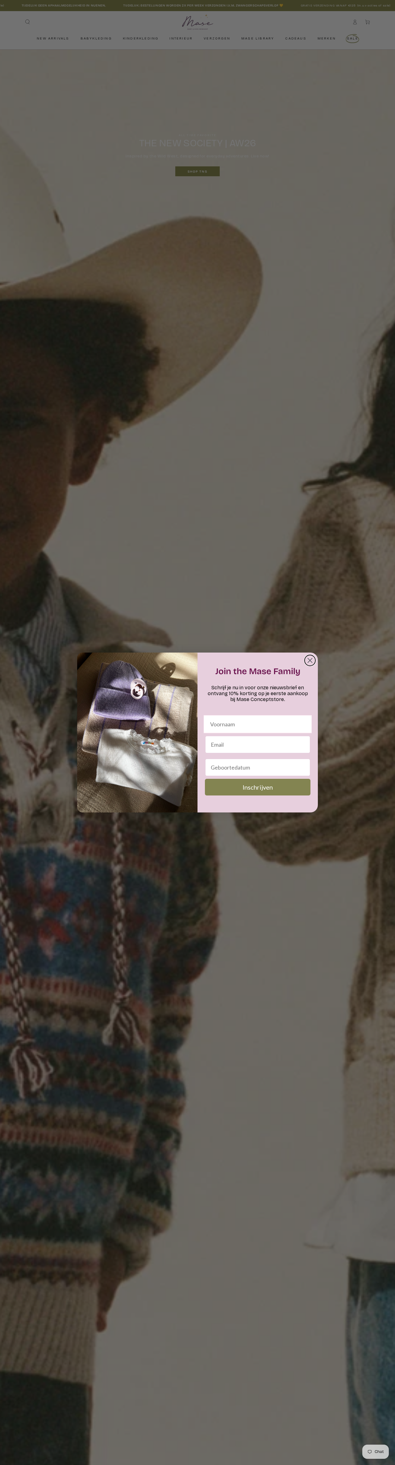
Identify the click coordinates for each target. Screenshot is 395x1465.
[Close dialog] (310, 660)
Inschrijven (258, 787)
